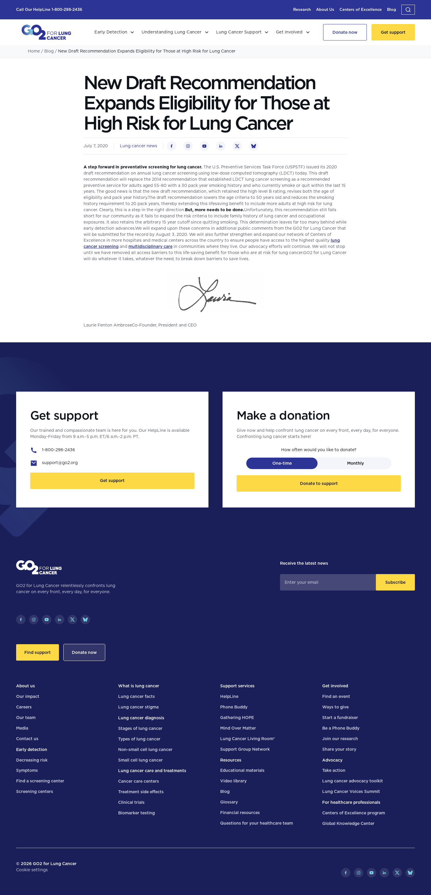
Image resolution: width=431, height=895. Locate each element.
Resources (230, 760)
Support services (237, 686)
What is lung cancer (138, 686)
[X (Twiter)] (72, 619)
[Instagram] (33, 619)
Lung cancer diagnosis (141, 718)
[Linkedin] (59, 619)
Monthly (355, 463)
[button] (408, 10)
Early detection (31, 749)
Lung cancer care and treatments (152, 771)
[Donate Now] (345, 32)
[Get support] (393, 32)
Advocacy (332, 760)
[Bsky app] (85, 619)
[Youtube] (46, 619)
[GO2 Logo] (46, 32)
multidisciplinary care (150, 246)
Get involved (335, 686)
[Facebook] (21, 619)
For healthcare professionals (351, 802)
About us (25, 686)
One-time (282, 463)
